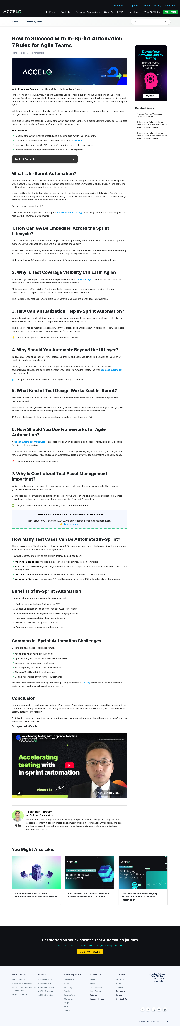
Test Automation (37, 53)
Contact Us (121, 999)
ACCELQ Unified (45, 995)
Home (15, 21)
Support (133, 5)
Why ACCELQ (151, 12)
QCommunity (96, 987)
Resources (118, 5)
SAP (66, 1006)
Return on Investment (22, 983)
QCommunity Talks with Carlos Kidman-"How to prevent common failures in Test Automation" (152, 125)
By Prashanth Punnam (26, 89)
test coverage (84, 279)
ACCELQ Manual (45, 991)
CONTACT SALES (90, 951)
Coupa (67, 1010)
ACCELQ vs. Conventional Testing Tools (24, 989)
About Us (120, 980)
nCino (66, 983)
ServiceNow (69, 995)
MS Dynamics (70, 999)
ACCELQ (85, 682)
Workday (68, 987)
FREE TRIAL (170, 12)
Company (170, 5)
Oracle (67, 991)
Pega (66, 1002)
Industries (134, 12)
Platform (50, 12)
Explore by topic (33, 21)
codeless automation (111, 370)
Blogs (92, 980)
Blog (23, 53)
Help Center (95, 991)
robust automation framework (29, 442)
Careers (119, 987)
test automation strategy (69, 212)
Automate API (44, 983)
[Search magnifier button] (165, 22)
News (118, 983)
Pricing (157, 5)
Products (65, 12)
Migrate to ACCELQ (21, 994)
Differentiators (18, 980)
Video (92, 983)
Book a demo (71, 524)
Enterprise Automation (87, 12)
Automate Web (45, 980)
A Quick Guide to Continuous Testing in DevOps (149, 115)
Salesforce (69, 980)
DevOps (78, 140)
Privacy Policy (97, 999)
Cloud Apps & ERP (113, 12)
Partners (146, 5)
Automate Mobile (46, 987)
